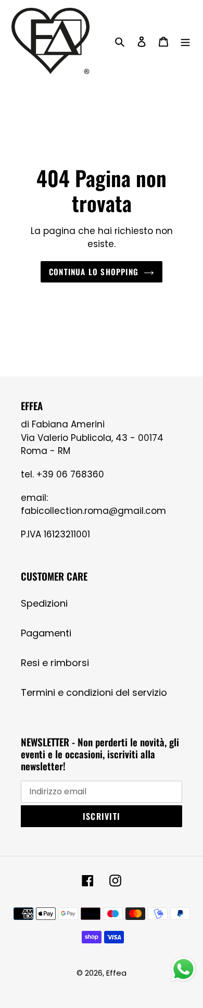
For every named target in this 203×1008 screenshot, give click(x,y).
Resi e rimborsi (55, 662)
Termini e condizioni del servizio (94, 692)
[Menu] (185, 41)
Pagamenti (46, 633)
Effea (116, 972)
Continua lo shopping (93, 271)
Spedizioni (44, 603)
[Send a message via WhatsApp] (183, 969)
